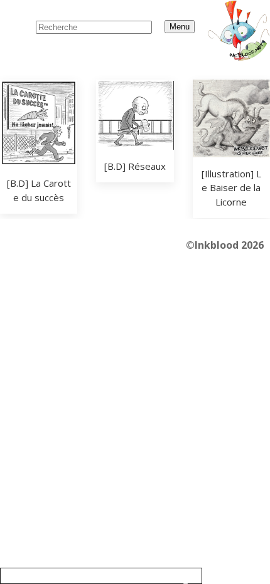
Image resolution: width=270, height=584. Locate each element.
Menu (180, 26)
